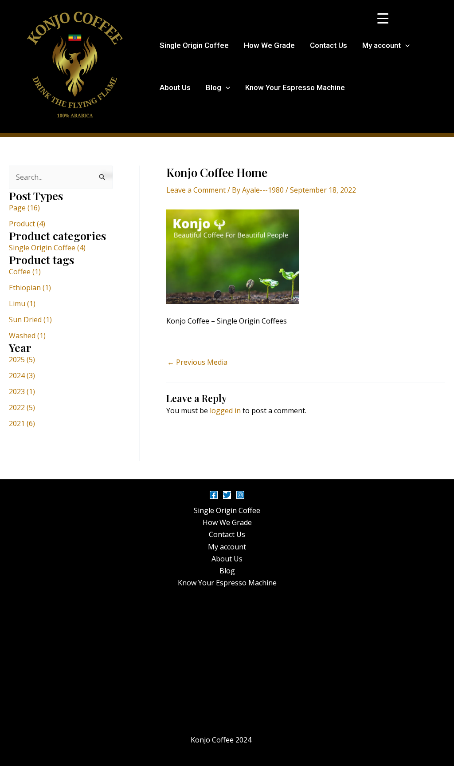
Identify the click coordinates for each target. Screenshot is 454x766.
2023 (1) (22, 391)
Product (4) (27, 224)
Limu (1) (22, 303)
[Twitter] (227, 495)
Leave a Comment (196, 190)
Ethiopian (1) (30, 287)
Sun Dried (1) (30, 319)
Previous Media (197, 362)
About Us (175, 87)
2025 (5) (22, 359)
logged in (225, 410)
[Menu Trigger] (383, 18)
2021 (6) (22, 423)
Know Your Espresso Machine (295, 87)
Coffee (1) (25, 271)
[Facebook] (214, 495)
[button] (405, 45)
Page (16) (24, 208)
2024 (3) (22, 375)
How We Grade (269, 45)
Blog (213, 87)
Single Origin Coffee (194, 45)
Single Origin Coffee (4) (47, 248)
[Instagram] (240, 495)
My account (381, 45)
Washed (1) (27, 335)
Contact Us (328, 45)
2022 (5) (22, 407)
